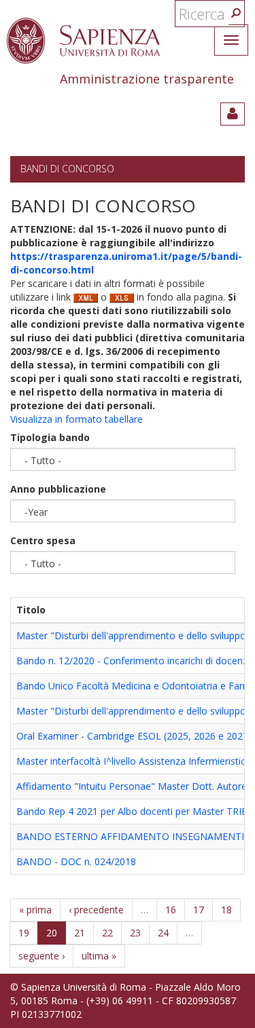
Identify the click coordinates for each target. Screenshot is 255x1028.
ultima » (99, 955)
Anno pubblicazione (58, 488)
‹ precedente (96, 909)
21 (79, 932)
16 (170, 909)
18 (226, 909)
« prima (35, 909)
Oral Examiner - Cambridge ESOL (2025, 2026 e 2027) (134, 735)
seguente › (41, 955)
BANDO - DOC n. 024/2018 (76, 861)
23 (135, 932)
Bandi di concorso (67, 168)
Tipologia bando (50, 437)
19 (23, 932)
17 (198, 909)
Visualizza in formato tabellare (76, 419)
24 (163, 932)
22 (107, 932)
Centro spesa (42, 540)
